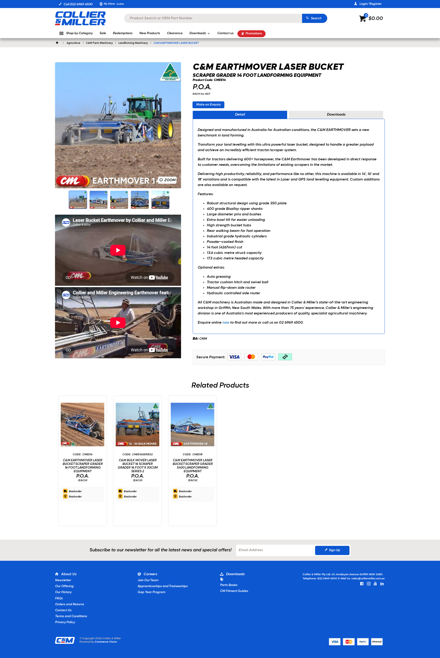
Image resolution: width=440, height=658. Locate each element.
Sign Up (334, 550)
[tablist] (288, 222)
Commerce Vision (106, 642)
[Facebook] (362, 584)
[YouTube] (375, 584)
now (226, 323)
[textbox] (213, 18)
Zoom (169, 180)
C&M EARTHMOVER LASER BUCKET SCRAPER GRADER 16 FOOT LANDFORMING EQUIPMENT (83, 466)
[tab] (240, 115)
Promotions (253, 33)
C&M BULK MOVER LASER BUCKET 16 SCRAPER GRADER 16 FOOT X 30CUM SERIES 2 (138, 466)
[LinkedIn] (382, 584)
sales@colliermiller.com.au (368, 578)
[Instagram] (369, 584)
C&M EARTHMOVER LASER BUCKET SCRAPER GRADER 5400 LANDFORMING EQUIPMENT (193, 466)
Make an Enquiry (208, 104)
